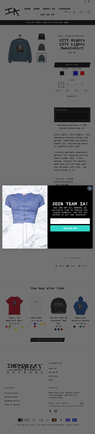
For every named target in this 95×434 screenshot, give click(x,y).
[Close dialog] (90, 188)
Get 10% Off (70, 228)
